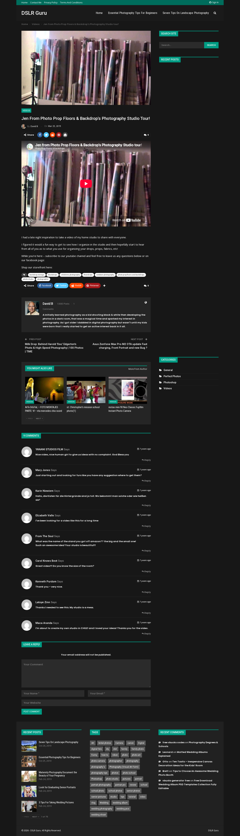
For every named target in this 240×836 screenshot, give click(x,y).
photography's (98, 767)
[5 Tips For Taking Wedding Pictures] (29, 806)
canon (131, 743)
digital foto (96, 749)
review (133, 785)
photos (115, 773)
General (168, 370)
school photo (97, 791)
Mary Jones (42, 470)
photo (125, 755)
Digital (141, 743)
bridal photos (105, 743)
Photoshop (170, 382)
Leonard (168, 752)
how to (105, 755)
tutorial (132, 797)
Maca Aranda (43, 623)
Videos (26, 110)
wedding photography (101, 809)
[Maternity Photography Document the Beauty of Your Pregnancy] (29, 776)
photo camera (98, 761)
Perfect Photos (172, 376)
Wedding (104, 803)
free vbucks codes (173, 742)
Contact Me (35, 2)
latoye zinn (42, 602)
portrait (138, 779)
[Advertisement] (189, 208)
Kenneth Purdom (45, 581)
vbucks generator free (176, 780)
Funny (94, 755)
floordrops (88, 275)
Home (24, 2)
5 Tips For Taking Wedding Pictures (56, 802)
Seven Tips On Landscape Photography (186, 13)
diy (107, 749)
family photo (138, 749)
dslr (115, 749)
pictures (127, 779)
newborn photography (105, 275)
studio (113, 797)
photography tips (99, 773)
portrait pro (120, 785)
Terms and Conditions (71, 2)
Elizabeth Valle (44, 515)
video (142, 797)
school (144, 785)
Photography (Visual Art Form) (123, 767)
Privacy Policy (50, 2)
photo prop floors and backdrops (131, 275)
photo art (136, 755)
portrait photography (101, 785)
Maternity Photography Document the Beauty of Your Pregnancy (58, 774)
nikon (115, 755)
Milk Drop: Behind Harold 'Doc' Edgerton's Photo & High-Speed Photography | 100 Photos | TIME (54, 348)
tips (122, 797)
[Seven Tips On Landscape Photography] (29, 746)
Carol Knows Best (46, 560)
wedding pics (122, 809)
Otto (165, 761)
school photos (115, 791)
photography (132, 761)
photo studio (28, 279)
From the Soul (44, 536)
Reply (147, 460)
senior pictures (98, 797)
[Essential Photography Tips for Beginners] (29, 761)
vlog (93, 803)
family (124, 749)
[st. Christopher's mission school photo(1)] (86, 390)
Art (92, 743)
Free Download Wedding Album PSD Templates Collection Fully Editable (187, 784)
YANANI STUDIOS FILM (49, 449)
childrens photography (70, 275)
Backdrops (52, 275)
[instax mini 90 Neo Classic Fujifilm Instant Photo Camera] (128, 390)
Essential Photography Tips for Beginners (132, 13)
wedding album (120, 803)
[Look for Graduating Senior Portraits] (29, 791)
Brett (165, 771)
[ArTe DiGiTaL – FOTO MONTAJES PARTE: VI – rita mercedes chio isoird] (44, 390)
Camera (119, 743)
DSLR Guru (34, 13)
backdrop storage (37, 275)
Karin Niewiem (44, 490)
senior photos (133, 791)
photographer (42, 279)
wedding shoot (98, 815)
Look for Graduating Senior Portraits (57, 787)
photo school (129, 773)
